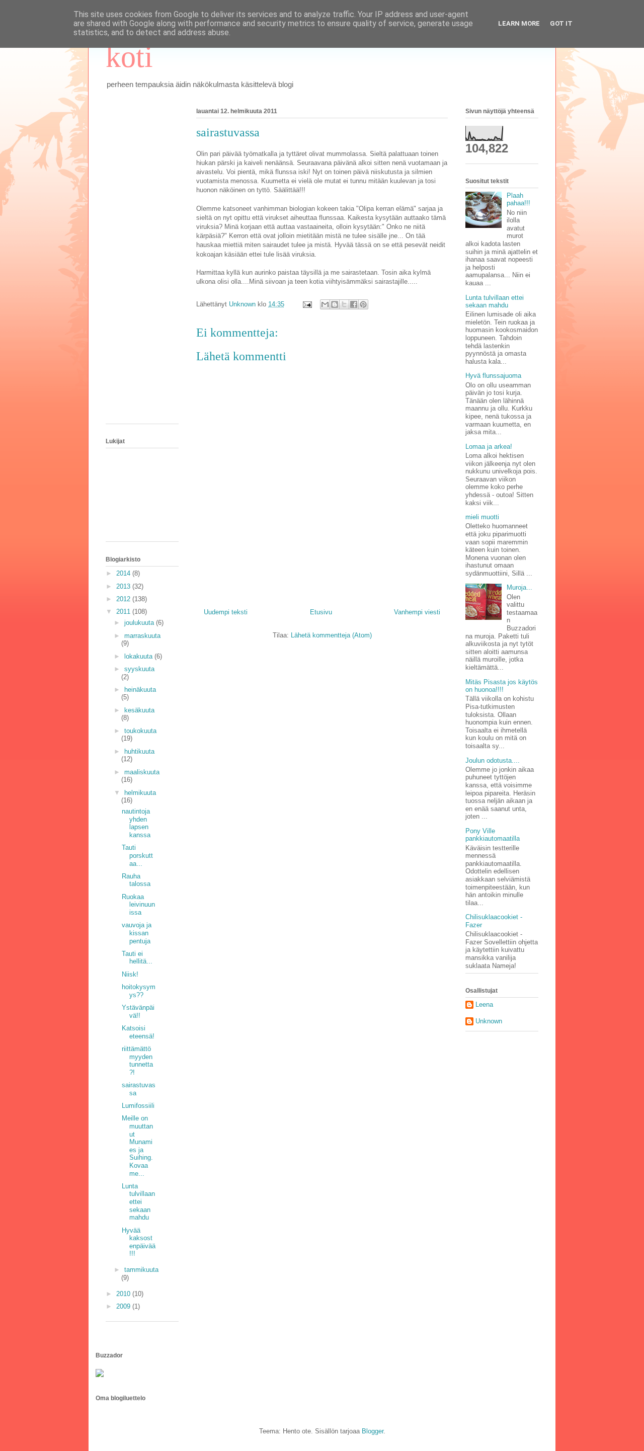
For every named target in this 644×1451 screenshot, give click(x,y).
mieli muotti (482, 517)
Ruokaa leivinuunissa (138, 904)
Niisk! (130, 974)
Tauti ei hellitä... (137, 957)
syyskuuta (139, 669)
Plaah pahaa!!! (518, 199)
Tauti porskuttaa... (137, 855)
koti (129, 56)
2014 (124, 573)
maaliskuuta (141, 772)
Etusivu (321, 612)
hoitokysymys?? (138, 991)
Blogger (372, 1431)
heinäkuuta (140, 689)
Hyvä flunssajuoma (493, 375)
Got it (561, 23)
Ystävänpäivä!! (138, 1011)
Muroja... (519, 587)
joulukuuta (140, 622)
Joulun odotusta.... (492, 760)
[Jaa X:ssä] (344, 304)
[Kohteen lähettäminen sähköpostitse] (325, 304)
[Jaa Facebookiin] (354, 304)
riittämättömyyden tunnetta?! (137, 1060)
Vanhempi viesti (417, 612)
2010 (124, 1294)
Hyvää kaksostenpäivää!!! (138, 1242)
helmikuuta (140, 792)
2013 (124, 586)
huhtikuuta (139, 751)
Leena (484, 1004)
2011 (124, 611)
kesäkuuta (139, 710)
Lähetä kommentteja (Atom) (331, 635)
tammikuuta (141, 1269)
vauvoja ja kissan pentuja (136, 932)
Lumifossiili (138, 1105)
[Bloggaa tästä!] (335, 304)
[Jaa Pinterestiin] (363, 304)
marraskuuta (142, 635)
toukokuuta (140, 731)
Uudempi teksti (226, 612)
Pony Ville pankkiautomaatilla (492, 835)
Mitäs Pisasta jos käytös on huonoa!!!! (501, 686)
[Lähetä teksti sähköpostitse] (306, 304)
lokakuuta (139, 656)
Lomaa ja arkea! (488, 446)
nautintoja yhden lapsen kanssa (136, 823)
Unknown (488, 1021)
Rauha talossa (136, 880)
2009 (124, 1306)
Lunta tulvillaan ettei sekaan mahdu (138, 1201)
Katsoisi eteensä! (138, 1032)
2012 (124, 599)
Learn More (519, 23)
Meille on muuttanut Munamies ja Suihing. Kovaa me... (137, 1145)
